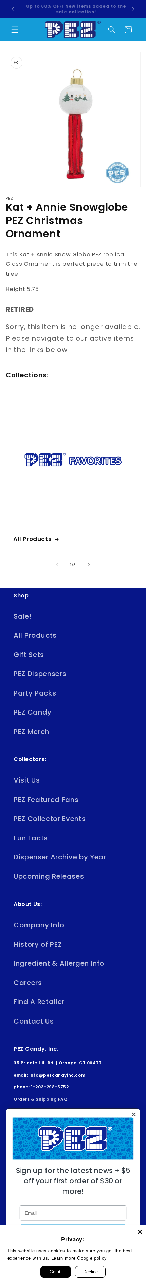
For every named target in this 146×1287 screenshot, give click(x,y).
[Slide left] (57, 564)
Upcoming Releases (49, 876)
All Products (32, 539)
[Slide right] (88, 564)
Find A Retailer (39, 1002)
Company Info (39, 925)
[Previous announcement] (13, 9)
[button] (15, 29)
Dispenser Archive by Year (60, 857)
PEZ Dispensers (40, 674)
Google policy (92, 1258)
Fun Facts (31, 838)
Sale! (22, 616)
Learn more (63, 1258)
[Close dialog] (134, 1114)
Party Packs (35, 693)
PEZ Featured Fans (46, 799)
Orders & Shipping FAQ (41, 1099)
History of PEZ (38, 944)
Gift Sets (29, 654)
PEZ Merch (31, 731)
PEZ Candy (33, 712)
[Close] (139, 1231)
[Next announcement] (133, 9)
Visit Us (27, 780)
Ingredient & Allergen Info (59, 963)
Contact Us (34, 1021)
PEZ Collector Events (50, 818)
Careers (28, 983)
